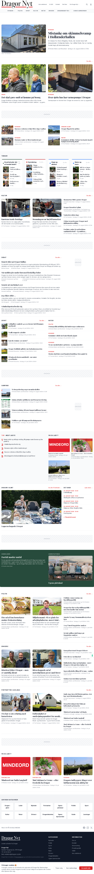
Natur (43, 10)
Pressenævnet (19, 857)
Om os (74, 840)
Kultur (35, 10)
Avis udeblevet (43, 4)
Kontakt (58, 4)
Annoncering (76, 845)
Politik (20, 10)
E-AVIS (51, 4)
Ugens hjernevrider (79, 10)
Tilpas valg (59, 868)
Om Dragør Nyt (74, 4)
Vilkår (73, 851)
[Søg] (86, 4)
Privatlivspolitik (76, 848)
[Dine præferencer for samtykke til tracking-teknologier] (92, 655)
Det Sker (64, 4)
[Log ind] (91, 4)
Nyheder (10, 10)
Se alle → (89, 61)
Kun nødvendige (71, 868)
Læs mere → (89, 487)
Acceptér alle (85, 868)
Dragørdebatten (63, 10)
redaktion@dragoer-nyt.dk (12, 854)
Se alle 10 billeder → (54, 487)
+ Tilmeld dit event (70, 517)
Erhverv (51, 10)
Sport (28, 10)
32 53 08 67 (7, 852)
